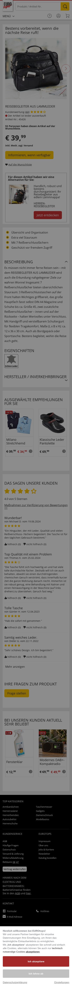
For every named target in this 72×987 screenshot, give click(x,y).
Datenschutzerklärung (15, 982)
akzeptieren (33, 951)
